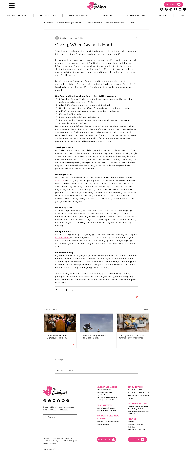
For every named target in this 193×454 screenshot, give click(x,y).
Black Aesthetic (94, 22)
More (131, 22)
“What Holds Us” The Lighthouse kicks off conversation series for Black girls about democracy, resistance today (57, 336)
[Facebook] (175, 9)
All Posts (48, 22)
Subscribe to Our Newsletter (137, 429)
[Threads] (166, 9)
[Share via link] (73, 290)
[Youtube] (180, 9)
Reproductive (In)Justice (69, 22)
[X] (184, 9)
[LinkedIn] (170, 9)
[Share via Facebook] (56, 290)
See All (146, 309)
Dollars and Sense (115, 22)
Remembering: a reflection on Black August (95, 336)
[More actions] (136, 38)
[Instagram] (161, 9)
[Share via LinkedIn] (67, 290)
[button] (12, 5)
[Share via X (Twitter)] (62, 290)
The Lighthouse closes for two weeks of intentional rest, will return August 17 (131, 336)
